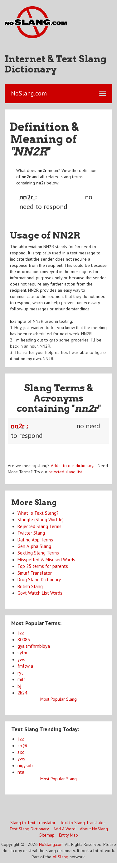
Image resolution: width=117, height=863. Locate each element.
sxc (20, 752)
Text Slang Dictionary (29, 829)
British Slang (30, 586)
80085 (23, 640)
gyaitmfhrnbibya (33, 646)
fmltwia (25, 666)
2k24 (22, 693)
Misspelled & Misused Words (46, 560)
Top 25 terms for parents (42, 566)
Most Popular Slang (58, 699)
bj (19, 686)
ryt (20, 673)
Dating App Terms (35, 540)
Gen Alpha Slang (34, 546)
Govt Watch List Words (39, 593)
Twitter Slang (31, 533)
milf (21, 679)
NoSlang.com (51, 844)
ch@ (22, 746)
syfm (22, 653)
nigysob (25, 765)
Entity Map (68, 835)
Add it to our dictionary (72, 465)
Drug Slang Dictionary (39, 579)
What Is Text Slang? (38, 513)
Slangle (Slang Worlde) (40, 519)
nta (20, 772)
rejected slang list (65, 472)
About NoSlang (94, 829)
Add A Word (64, 829)
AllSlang (60, 857)
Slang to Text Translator (33, 822)
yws (21, 659)
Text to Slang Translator (82, 822)
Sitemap (47, 835)
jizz (20, 633)
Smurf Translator (34, 573)
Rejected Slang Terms (39, 526)
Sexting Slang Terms (38, 553)
